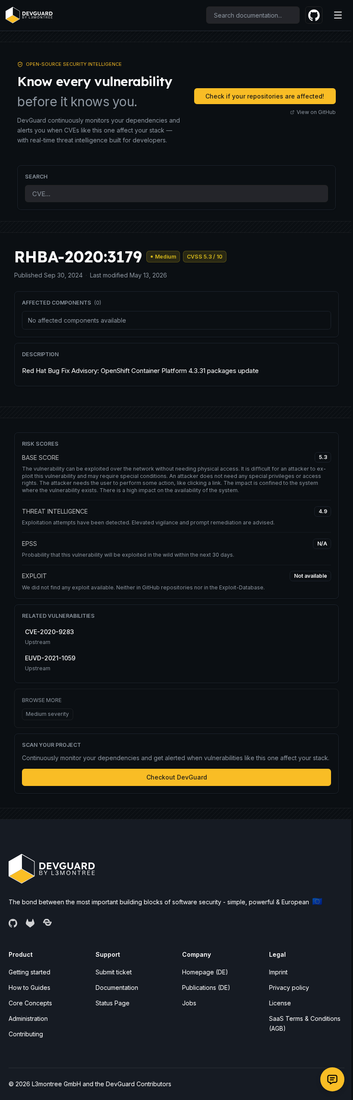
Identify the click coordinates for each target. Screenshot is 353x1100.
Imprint (278, 972)
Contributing (26, 1034)
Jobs (189, 1003)
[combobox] (253, 15)
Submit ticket (114, 972)
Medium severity (47, 714)
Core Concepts (30, 1003)
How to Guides (29, 987)
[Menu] (337, 15)
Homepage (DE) (205, 972)
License (280, 1003)
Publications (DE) (206, 987)
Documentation (117, 987)
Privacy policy (289, 987)
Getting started (29, 972)
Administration (28, 1018)
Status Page (113, 1003)
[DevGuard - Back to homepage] (29, 15)
